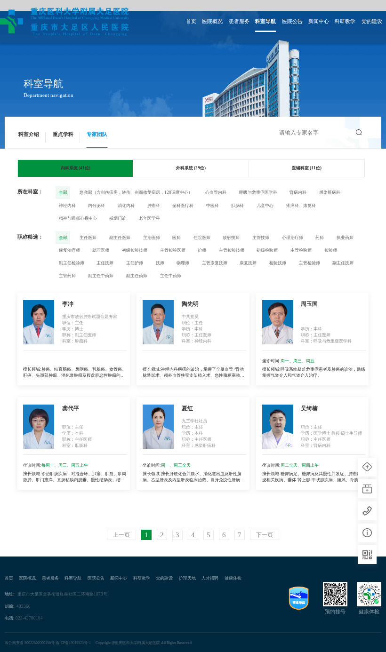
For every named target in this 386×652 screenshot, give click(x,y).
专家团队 (97, 134)
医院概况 (212, 21)
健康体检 (233, 578)
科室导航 (265, 21)
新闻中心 (318, 21)
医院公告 (292, 21)
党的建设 (372, 21)
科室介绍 (28, 134)
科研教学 (345, 21)
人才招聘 (209, 578)
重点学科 (63, 134)
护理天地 (187, 578)
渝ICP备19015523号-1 (73, 643)
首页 (191, 21)
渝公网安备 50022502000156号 (30, 643)
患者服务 (239, 21)
